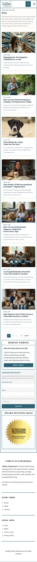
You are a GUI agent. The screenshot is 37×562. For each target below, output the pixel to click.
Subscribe (18, 406)
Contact (7, 509)
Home (6, 503)
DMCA (6, 529)
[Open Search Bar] (28, 4)
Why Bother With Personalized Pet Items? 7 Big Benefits (17, 185)
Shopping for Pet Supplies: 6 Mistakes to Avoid (15, 58)
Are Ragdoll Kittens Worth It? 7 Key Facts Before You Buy (16, 272)
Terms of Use (9, 532)
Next (27, 336)
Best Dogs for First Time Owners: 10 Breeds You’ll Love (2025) (18, 315)
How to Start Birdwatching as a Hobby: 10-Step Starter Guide (17, 100)
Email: (4, 390)
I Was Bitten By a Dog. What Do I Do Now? (13, 143)
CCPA (6, 525)
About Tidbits (18, 365)
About (6, 506)
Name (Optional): (7, 382)
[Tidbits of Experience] (7, 4)
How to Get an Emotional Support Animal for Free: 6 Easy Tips (14, 229)
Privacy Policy (9, 535)
